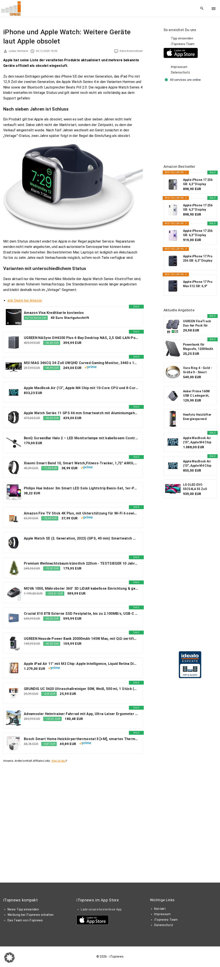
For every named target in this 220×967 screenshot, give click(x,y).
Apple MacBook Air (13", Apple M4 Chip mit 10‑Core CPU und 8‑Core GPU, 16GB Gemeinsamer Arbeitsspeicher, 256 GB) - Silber (81, 388)
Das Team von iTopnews (25, 920)
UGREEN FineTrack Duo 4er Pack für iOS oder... (197, 323)
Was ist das (58, 760)
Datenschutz (180, 72)
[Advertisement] (191, 123)
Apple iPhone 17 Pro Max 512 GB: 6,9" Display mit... (198, 284)
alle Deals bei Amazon (25, 300)
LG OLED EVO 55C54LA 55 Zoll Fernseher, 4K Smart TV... (198, 487)
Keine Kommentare (131, 50)
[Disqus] (73, 817)
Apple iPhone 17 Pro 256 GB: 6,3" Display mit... (198, 259)
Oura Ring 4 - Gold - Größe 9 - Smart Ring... (197, 370)
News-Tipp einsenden (23, 909)
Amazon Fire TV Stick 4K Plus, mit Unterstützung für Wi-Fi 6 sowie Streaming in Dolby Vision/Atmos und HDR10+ (81, 513)
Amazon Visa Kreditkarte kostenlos (54, 313)
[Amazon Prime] (90, 368)
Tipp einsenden (182, 38)
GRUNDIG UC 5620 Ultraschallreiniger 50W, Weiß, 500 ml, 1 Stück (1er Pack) (81, 689)
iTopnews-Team (183, 44)
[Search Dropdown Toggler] (202, 8)
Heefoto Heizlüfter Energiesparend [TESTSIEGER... (197, 417)
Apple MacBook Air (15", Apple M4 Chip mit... (197, 440)
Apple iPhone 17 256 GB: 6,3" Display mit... (198, 182)
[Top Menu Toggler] (213, 8)
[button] (9, 957)
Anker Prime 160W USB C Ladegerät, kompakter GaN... (196, 394)
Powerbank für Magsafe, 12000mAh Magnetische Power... (198, 347)
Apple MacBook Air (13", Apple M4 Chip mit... (197, 464)
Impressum (179, 67)
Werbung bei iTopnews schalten (30, 914)
